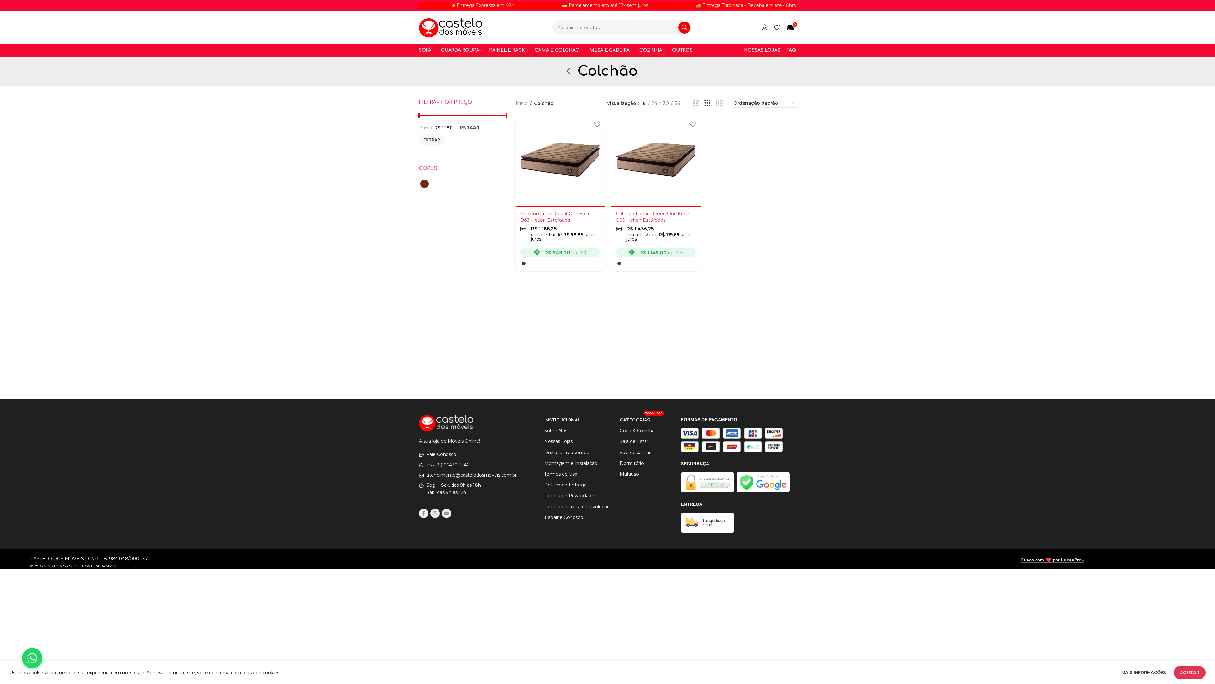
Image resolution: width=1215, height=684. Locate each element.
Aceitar (1189, 672)
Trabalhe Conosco (563, 517)
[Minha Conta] (764, 27)
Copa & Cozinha (637, 431)
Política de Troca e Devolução (577, 507)
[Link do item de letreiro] (712, 5)
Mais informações (1144, 672)
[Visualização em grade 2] (696, 103)
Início (521, 103)
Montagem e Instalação (570, 463)
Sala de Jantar (635, 452)
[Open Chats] (32, 658)
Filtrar (431, 139)
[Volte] (569, 71)
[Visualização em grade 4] (719, 103)
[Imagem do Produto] (560, 161)
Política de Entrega (565, 485)
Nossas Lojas (558, 441)
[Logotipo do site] (450, 27)
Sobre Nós (555, 431)
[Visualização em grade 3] (707, 103)
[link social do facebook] (423, 513)
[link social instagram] (435, 513)
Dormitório (632, 463)
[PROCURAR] (684, 28)
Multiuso (629, 474)
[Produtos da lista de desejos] (777, 27)
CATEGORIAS (641, 419)
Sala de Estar (634, 441)
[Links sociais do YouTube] (446, 513)
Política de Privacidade (569, 495)
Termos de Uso (560, 474)
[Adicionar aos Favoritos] (597, 124)
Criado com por (1051, 559)
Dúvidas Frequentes (566, 452)
